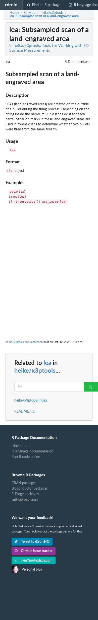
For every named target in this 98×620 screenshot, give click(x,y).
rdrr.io (11, 5)
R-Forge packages (25, 494)
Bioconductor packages (30, 488)
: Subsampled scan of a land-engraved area (44, 16)
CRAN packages (24, 483)
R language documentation (32, 451)
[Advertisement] (49, 258)
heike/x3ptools (35, 371)
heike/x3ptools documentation (24, 342)
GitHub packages (25, 499)
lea (47, 363)
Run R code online (26, 457)
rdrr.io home (21, 446)
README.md (24, 411)
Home (14, 13)
